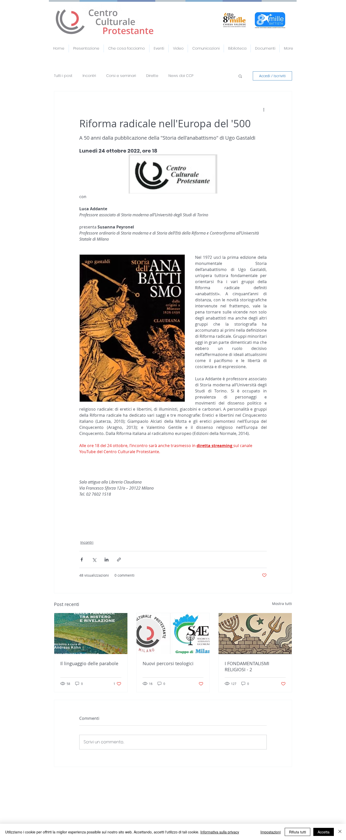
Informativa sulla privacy (219, 831)
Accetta (324, 831)
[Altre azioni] (264, 110)
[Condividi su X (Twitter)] (94, 559)
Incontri (89, 75)
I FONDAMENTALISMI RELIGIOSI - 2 (247, 666)
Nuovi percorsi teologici (168, 663)
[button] (265, 48)
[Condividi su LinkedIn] (106, 559)
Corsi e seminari (121, 75)
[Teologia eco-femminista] (173, 633)
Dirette (152, 75)
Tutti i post (63, 75)
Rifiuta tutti (297, 831)
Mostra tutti (282, 603)
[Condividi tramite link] (119, 559)
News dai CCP (180, 75)
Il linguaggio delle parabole (89, 663)
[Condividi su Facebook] (81, 559)
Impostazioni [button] (270, 831)
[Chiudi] (340, 832)
